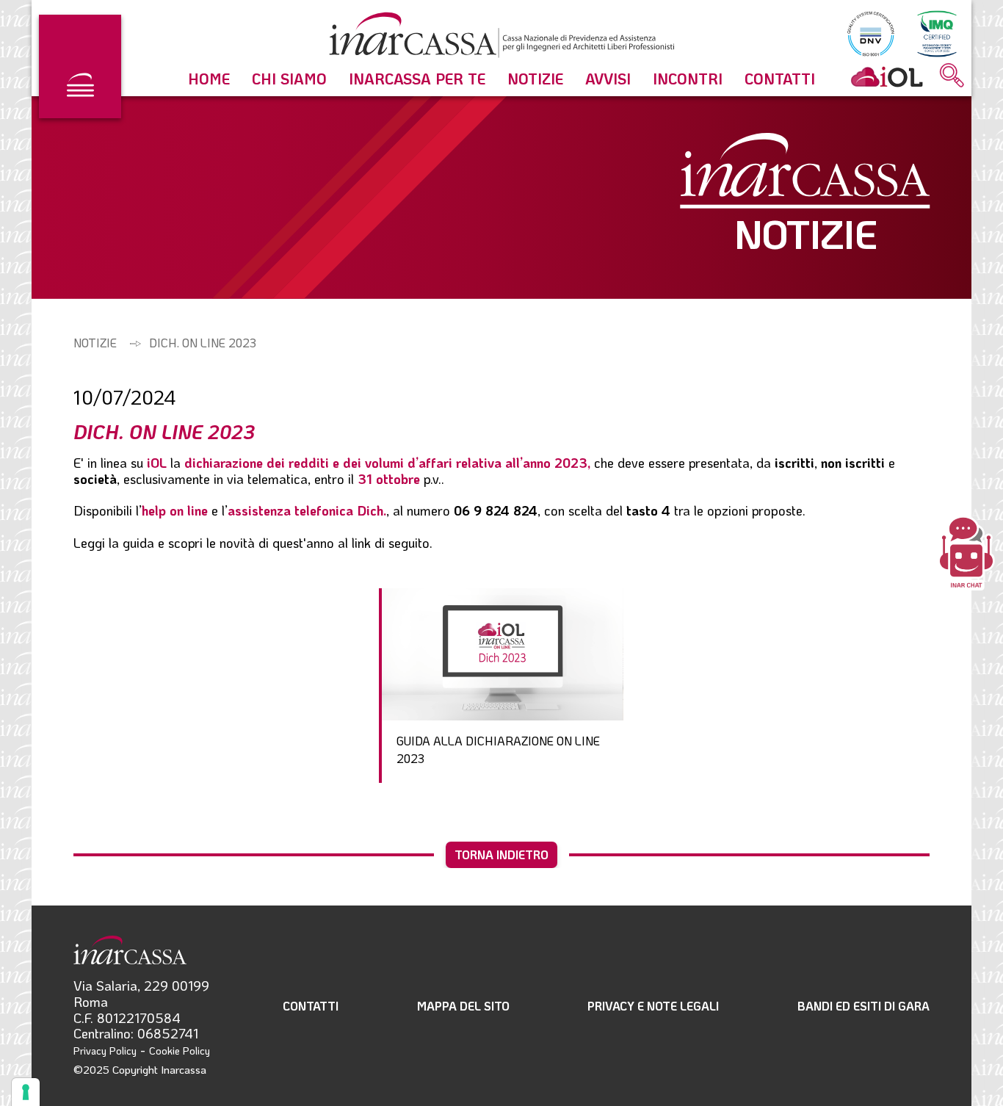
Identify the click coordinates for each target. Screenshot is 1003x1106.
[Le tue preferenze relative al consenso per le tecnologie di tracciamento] (26, 1092)
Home (209, 78)
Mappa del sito (463, 1005)
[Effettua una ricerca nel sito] (952, 76)
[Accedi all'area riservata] (887, 76)
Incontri (688, 78)
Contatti (780, 78)
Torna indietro (501, 854)
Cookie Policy (179, 1051)
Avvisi (608, 78)
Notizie (535, 78)
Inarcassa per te (417, 78)
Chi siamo (289, 78)
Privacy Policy (105, 1051)
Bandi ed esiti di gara (863, 1005)
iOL (158, 462)
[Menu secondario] (80, 66)
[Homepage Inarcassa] (501, 37)
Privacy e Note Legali (653, 1005)
